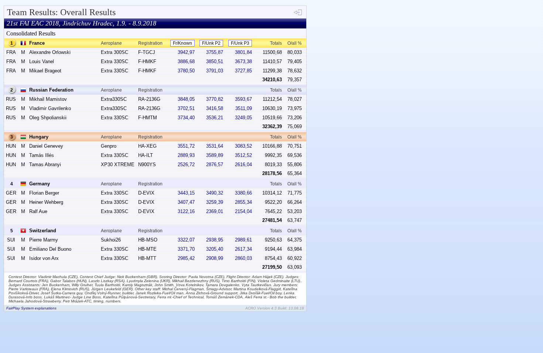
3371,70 (186, 249)
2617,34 (243, 249)
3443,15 (186, 193)
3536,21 (214, 117)
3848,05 (186, 99)
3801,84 (243, 52)
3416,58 (214, 108)
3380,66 (243, 193)
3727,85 (243, 70)
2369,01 (214, 211)
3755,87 (214, 52)
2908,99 (214, 258)
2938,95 (214, 240)
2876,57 (214, 164)
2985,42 (186, 258)
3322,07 (186, 240)
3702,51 (186, 108)
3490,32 (214, 193)
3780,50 (186, 70)
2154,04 (243, 211)
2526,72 (186, 164)
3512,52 (243, 155)
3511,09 (243, 108)
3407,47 (186, 202)
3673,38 (243, 61)
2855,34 (243, 202)
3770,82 (214, 99)
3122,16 (186, 211)
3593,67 (243, 99)
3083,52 (243, 146)
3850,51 (214, 61)
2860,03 (243, 258)
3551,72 (186, 146)
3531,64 (214, 146)
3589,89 (214, 155)
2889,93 (186, 155)
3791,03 (214, 70)
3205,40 (214, 249)
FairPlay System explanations (31, 308)
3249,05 (243, 117)
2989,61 (243, 240)
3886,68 (186, 61)
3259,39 (214, 202)
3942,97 (186, 52)
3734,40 (186, 117)
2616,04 (243, 164)
